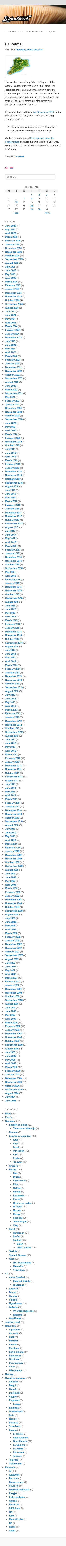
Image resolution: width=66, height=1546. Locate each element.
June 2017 (10, 534)
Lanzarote (18, 1452)
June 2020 (10, 423)
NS (10, 1523)
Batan (20, 1243)
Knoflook (14, 1348)
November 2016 (13, 560)
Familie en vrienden (20, 1136)
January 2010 (12, 851)
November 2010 (13, 814)
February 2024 (12, 329)
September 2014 (14, 642)
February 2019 (12, 464)
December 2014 (13, 631)
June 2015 (10, 609)
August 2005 (11, 1048)
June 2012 (10, 743)
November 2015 (13, 590)
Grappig (13, 1165)
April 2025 (10, 277)
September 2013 (14, 687)
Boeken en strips (18, 1124)
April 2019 (10, 456)
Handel (17, 1191)
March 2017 (11, 546)
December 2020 (13, 408)
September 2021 (14, 393)
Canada (13, 1389)
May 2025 (10, 274)
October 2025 (12, 255)
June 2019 (10, 452)
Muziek (17, 1210)
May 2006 (10, 1014)
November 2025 (13, 251)
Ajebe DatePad (17, 1277)
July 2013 (10, 694)
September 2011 (14, 776)
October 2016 (12, 564)
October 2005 (12, 1041)
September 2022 (14, 378)
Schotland (14, 1426)
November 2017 (13, 516)
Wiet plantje (15, 1370)
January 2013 (12, 717)
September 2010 (14, 821)
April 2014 (10, 661)
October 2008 (12, 907)
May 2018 (10, 497)
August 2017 (11, 527)
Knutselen (18, 1195)
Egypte (13, 1396)
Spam (12, 1530)
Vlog (15, 1225)
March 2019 (11, 460)
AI (10, 1471)
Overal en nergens (15, 1377)
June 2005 (10, 1056)
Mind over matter (22, 1202)
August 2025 (11, 263)
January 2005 (12, 1074)
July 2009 (10, 873)
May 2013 (10, 702)
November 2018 (13, 475)
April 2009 (10, 884)
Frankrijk (14, 1407)
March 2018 (11, 501)
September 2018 (14, 482)
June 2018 (10, 493)
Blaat (8, 1113)
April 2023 (10, 352)
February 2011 (12, 802)
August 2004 (11, 1093)
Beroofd (13, 1478)
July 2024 (10, 311)
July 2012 (10, 739)
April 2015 (10, 616)
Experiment (19, 1180)
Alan (15, 1139)
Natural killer (16, 1519)
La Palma (13, 44)
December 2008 (13, 899)
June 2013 (10, 698)
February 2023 (12, 359)
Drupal (12, 1292)
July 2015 (10, 605)
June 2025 (10, 270)
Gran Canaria (37, 138)
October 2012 (12, 728)
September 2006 (14, 1000)
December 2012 (13, 721)
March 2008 (11, 933)
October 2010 (12, 817)
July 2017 (10, 531)
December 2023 (13, 337)
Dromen (13, 1132)
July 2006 (10, 1007)
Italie (11, 1415)
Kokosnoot (15, 1355)
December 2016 (13, 557)
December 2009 (13, 854)
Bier (15, 1173)
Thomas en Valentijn (24, 1128)
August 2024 (11, 307)
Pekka (16, 1158)
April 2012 (10, 750)
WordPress (15, 1318)
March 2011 (11, 799)
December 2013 (13, 676)
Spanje (13, 1429)
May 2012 (10, 746)
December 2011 (13, 765)
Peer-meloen (16, 1362)
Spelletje (18, 1217)
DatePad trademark (19, 1489)
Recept (16, 1214)
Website (13, 1307)
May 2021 (10, 397)
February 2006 (12, 1026)
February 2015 (12, 624)
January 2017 (12, 553)
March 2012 (11, 754)
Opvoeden (18, 1150)
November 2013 (13, 679)
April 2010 (10, 840)
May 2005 (10, 1059)
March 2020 (11, 434)
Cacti (11, 1336)
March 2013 (11, 709)
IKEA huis (14, 1508)
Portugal (13, 1422)
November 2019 (13, 441)
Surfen (16, 1236)
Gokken (17, 1188)
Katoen (13, 1344)
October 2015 (12, 594)
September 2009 (14, 866)
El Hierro (18, 1433)
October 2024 (12, 300)
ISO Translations (22, 1262)
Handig (13, 1296)
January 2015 (12, 627)
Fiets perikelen (17, 1497)
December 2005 (13, 1033)
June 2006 (10, 1011)
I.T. (6, 1273)
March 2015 (11, 620)
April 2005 (10, 1063)
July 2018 (10, 490)
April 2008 (10, 929)
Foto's (8, 1117)
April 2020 (10, 430)
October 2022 (12, 374)
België (12, 1385)
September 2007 (14, 955)
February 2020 (12, 437)
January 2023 (12, 363)
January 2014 (12, 672)
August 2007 (11, 959)
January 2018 (12, 508)
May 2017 (10, 538)
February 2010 (12, 847)
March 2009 (11, 888)
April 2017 (10, 542)
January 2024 (12, 333)
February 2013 (12, 713)
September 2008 (14, 910)
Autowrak (14, 1474)
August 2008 (11, 914)
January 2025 (12, 289)
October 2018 (12, 478)
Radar (12, 1526)
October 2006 (12, 996)
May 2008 (10, 925)
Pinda (12, 1366)
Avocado (13, 1333)
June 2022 (10, 385)
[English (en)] (6, 167)
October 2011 (12, 772)
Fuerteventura (12, 141)
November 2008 (13, 903)
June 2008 (10, 921)
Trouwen (17, 1161)
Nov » (48, 212)
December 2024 (13, 292)
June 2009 (10, 877)
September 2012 (14, 732)
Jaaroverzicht (12, 1322)
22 (31, 205)
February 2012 (12, 758)
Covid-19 (13, 1485)
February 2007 (12, 981)
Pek (15, 1154)
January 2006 (12, 1029)
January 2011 (12, 806)
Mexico (13, 1418)
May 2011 (10, 791)
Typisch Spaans (17, 1255)
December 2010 (13, 810)
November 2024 (13, 296)
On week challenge (23, 1310)
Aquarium (14, 1329)
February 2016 (12, 579)
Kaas (11, 1515)
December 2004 (13, 1078)
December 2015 (13, 586)
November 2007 (13, 947)
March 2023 (11, 356)
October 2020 (12, 415)
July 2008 (10, 918)
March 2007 (11, 977)
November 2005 (13, 1037)
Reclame (17, 1314)
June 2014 (10, 653)
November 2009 (13, 858)
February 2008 (12, 936)
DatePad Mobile (21, 1281)
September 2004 (14, 1089)
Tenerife (49, 138)
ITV (11, 1511)
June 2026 (10, 225)
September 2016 (14, 568)
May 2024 (10, 318)
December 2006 (13, 989)
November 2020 (13, 411)
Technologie (19, 1221)
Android (13, 1288)
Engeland (14, 1400)
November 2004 (13, 1082)
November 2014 (13, 635)
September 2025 (14, 259)
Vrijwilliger (19, 1269)
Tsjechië (13, 1459)
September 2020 (14, 419)
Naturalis (18, 1266)
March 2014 (11, 665)
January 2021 (12, 404)
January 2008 (12, 940)
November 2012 (13, 724)
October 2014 (12, 639)
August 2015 (11, 601)
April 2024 (10, 322)
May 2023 (10, 348)
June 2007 (10, 966)
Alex (15, 1143)
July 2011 (10, 784)
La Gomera (19, 1444)
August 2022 (11, 382)
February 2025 (12, 285)
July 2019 (10, 449)
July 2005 (10, 1052)
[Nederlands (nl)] (11, 167)
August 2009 (11, 869)
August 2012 (11, 735)
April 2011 (10, 795)
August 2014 (11, 646)
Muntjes (17, 1206)
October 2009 (12, 862)
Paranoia (10, 1467)
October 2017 (12, 519)
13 (16, 202)
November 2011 (13, 769)
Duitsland (14, 1392)
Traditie (13, 1251)
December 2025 (13, 248)
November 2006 (13, 992)
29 (31, 209)
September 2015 (14, 598)
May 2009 (10, 881)
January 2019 (12, 467)
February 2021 (12, 400)
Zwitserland (15, 1463)
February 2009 (12, 892)
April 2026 (10, 233)
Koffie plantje (16, 1351)
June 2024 (10, 315)
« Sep (15, 212)
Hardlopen (18, 1232)
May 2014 (10, 657)
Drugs (16, 1176)
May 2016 (10, 572)
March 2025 (11, 281)
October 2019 (12, 445)
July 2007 (10, 962)
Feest (16, 1147)
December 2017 (13, 512)
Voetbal (17, 1240)
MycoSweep (15, 1303)
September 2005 (14, 1044)
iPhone (13, 1299)
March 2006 (11, 1022)
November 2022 (13, 371)
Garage (13, 1500)
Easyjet (13, 1493)
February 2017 (12, 549)
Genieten (10, 1121)
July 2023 (10, 341)
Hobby (12, 1169)
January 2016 (12, 583)
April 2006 (10, 1018)
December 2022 (13, 367)
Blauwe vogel (16, 1482)
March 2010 (11, 843)
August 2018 (11, 486)
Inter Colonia (24, 1247)
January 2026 (12, 244)
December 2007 (13, 944)
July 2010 (10, 828)
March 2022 (11, 389)
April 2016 (10, 575)
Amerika (13, 1381)
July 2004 (10, 1096)
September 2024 (14, 304)
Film (15, 1184)
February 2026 (12, 240)
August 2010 (11, 825)
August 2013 (11, 691)
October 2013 (12, 683)
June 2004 (10, 1100)
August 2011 (11, 780)
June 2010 (10, 832)
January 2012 (12, 761)
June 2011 (10, 787)
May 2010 (10, 836)
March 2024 (11, 326)
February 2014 (12, 668)
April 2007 (10, 974)
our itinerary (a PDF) (43, 111)
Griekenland (15, 1411)
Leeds (16, 1404)
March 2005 (11, 1067)
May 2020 (10, 426)
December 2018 (13, 471)
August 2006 (11, 1003)
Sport (12, 1229)
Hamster (13, 1340)
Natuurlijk (10, 1325)
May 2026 (10, 229)
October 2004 (12, 1085)
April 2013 (10, 706)
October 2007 (12, 951)
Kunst (16, 1199)
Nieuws (9, 1374)
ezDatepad (18, 1284)
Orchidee (14, 1359)
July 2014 (10, 650)
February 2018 (12, 504)
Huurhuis (14, 1504)
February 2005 (12, 1070)
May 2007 (10, 970)
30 (39, 209)
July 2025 (10, 266)
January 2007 (12, 985)
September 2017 (14, 523)
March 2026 (11, 236)
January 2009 (12, 895)
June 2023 (10, 344)
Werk (11, 1258)
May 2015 (10, 612)
